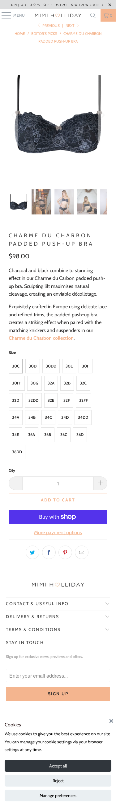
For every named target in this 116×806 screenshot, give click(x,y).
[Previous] (13, 115)
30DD (51, 366)
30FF (16, 382)
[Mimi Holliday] (58, 15)
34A (15, 417)
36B (47, 434)
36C (63, 434)
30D (33, 366)
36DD (17, 451)
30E (69, 366)
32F (66, 400)
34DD (83, 417)
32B (67, 382)
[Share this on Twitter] (32, 552)
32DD (33, 400)
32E (51, 400)
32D (15, 400)
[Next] (103, 115)
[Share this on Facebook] (49, 552)
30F (85, 366)
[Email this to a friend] (81, 552)
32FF (83, 400)
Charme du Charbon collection (41, 338)
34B (32, 417)
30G (34, 382)
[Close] (111, 720)
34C (48, 417)
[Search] (93, 15)
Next (70, 25)
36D (80, 434)
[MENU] (3, 15)
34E (15, 434)
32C (83, 382)
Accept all (58, 766)
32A (51, 382)
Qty (12, 470)
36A (31, 434)
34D (65, 417)
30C (15, 366)
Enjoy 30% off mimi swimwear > (58, 5)
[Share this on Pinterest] (65, 552)
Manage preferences (58, 795)
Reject (58, 780)
